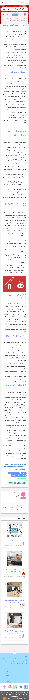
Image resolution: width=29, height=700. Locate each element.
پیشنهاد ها (6, 677)
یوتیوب (23, 473)
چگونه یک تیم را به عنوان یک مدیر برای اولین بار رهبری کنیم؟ (14, 632)
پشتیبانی (8, 675)
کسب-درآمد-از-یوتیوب (14, 473)
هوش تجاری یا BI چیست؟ (14, 541)
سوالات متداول (6, 680)
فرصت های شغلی (6, 672)
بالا (14, 653)
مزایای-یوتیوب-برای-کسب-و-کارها (19, 475)
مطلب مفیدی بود (20, 480)
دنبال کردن (15, 15)
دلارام (21, 15)
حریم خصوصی (7, 666)
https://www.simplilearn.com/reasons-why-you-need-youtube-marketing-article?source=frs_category (14, 466)
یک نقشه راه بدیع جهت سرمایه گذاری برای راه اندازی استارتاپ (14, 601)
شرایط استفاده (6, 669)
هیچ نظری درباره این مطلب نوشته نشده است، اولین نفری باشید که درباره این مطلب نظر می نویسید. (14, 507)
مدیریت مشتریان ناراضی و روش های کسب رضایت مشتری (14, 570)
